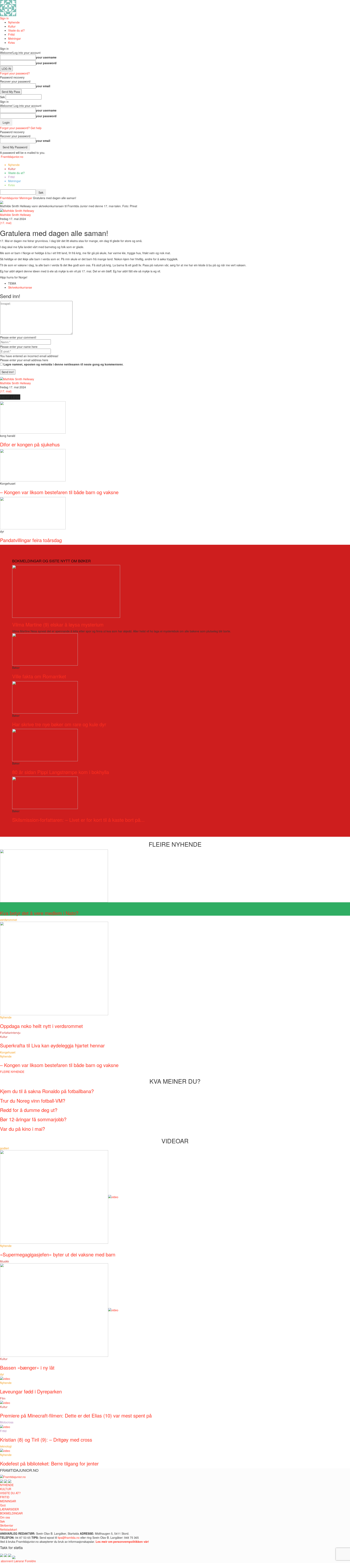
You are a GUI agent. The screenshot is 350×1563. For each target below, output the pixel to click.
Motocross (6, 1422)
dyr (2, 1374)
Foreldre (30, 1561)
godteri (4, 1148)
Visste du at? (16, 30)
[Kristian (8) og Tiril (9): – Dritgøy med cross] (5, 1426)
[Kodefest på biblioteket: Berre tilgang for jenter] (5, 1450)
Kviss (11, 42)
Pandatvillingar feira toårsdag (31, 540)
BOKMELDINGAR (11, 1513)
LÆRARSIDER (9, 1509)
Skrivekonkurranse (20, 287)
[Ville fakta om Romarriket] (45, 649)
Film (2, 1398)
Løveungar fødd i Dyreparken (31, 1391)
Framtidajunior (9, 198)
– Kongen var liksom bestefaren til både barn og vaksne (59, 492)
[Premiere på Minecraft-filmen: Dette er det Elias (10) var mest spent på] (5, 1402)
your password (46, 63)
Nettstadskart (8, 1529)
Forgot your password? (15, 73)
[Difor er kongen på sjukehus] (33, 417)
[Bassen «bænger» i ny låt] (59, 1309)
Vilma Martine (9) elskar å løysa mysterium (58, 624)
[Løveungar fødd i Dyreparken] (5, 1378)
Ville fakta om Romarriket (39, 676)
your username (46, 57)
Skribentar (6, 1525)
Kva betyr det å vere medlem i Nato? (39, 912)
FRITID (4, 1497)
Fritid (11, 34)
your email (43, 86)
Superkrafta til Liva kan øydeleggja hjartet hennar (52, 1045)
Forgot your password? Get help (21, 128)
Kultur (12, 26)
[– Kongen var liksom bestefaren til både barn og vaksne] (33, 465)
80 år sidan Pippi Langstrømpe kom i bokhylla (60, 771)
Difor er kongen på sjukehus (30, 444)
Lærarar (19, 1561)
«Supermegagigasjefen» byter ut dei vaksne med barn (57, 1254)
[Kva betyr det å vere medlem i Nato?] (54, 875)
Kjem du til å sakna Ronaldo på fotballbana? (47, 1091)
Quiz (3, 1505)
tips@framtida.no (69, 1537)
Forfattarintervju (10, 1033)
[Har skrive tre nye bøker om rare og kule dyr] (45, 697)
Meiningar (14, 38)
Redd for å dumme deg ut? (28, 1109)
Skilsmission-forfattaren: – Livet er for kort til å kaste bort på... (78, 819)
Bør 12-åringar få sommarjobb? (33, 1119)
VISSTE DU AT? (10, 1493)
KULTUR (5, 1489)
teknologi (6, 1446)
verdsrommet (8, 920)
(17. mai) (6, 223)
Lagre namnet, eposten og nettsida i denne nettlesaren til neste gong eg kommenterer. (63, 364)
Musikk (4, 1261)
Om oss (5, 1517)
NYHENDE (7, 1485)
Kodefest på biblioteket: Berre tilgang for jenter (49, 1463)
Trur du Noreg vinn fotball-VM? (32, 1100)
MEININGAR (8, 1501)
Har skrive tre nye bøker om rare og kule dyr (59, 724)
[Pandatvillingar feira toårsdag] (33, 513)
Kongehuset (7, 1052)
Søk (2, 1521)
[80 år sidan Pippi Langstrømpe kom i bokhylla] (45, 745)
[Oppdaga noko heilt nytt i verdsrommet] (54, 968)
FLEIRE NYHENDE (12, 1072)
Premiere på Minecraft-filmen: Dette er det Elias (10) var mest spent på (76, 1415)
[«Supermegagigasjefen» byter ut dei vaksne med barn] (59, 1197)
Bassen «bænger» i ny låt (27, 1367)
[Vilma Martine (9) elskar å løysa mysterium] (66, 591)
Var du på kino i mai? (22, 1128)
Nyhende (14, 22)
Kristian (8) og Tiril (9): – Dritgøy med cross (46, 1439)
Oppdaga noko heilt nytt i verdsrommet (41, 1025)
